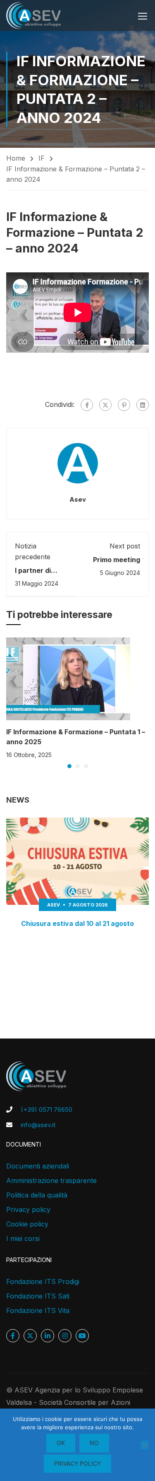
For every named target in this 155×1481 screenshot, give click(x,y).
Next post (125, 546)
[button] (69, 766)
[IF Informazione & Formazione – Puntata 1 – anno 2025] (68, 678)
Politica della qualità (36, 1195)
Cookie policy (27, 1224)
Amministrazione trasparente (51, 1180)
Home (15, 158)
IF (41, 158)
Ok (61, 1442)
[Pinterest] (124, 405)
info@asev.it (38, 1125)
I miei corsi (23, 1238)
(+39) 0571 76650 (46, 1109)
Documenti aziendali (37, 1166)
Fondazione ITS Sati (37, 1296)
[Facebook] (87, 405)
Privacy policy (28, 1209)
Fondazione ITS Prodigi (42, 1281)
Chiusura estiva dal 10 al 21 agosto (77, 923)
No (94, 1442)
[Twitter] (105, 405)
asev (77, 499)
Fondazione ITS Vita (37, 1310)
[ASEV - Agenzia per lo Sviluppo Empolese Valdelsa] (33, 15)
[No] (145, 1445)
